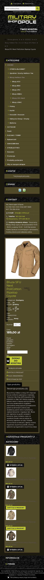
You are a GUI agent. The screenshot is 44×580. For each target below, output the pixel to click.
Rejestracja (28, 3)
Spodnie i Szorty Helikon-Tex (21, 73)
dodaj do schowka (15, 368)
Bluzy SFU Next (18, 98)
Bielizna (13, 123)
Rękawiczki (11, 139)
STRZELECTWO (13, 148)
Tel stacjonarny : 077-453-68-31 (18, 219)
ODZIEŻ (10, 65)
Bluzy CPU (16, 90)
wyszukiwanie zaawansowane (22, 11)
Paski (9, 131)
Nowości (10, 152)
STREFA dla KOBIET (17, 69)
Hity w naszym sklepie (16, 164)
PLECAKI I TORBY (14, 135)
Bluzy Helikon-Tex (17, 77)
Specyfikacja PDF (14, 379)
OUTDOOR (11, 127)
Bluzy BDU (16, 86)
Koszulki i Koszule (17, 115)
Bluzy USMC (17, 102)
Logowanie (16, 3)
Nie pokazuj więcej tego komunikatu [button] (23, 577)
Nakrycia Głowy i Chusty (19, 119)
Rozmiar (10, 325)
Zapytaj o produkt (15, 372)
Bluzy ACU (16, 81)
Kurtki (12, 110)
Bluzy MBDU (17, 94)
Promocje (11, 156)
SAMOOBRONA (13, 144)
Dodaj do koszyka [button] (16, 360)
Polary (12, 106)
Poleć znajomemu (15, 376)
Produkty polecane (15, 160)
